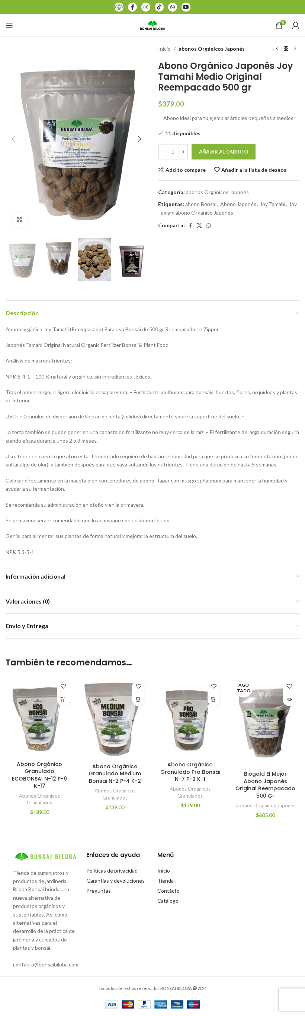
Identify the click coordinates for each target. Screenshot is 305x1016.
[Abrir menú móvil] (9, 25)
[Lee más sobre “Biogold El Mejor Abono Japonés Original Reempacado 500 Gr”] (289, 699)
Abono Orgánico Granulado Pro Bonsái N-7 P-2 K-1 (190, 772)
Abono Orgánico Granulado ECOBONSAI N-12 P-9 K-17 (39, 775)
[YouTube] (186, 7)
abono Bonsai (200, 204)
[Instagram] (145, 7)
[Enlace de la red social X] (199, 226)
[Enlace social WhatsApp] (208, 226)
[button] (13, 139)
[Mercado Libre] (119, 7)
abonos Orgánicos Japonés (212, 48)
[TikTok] (159, 7)
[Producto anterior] (277, 48)
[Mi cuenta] (295, 25)
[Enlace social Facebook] (190, 226)
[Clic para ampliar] (19, 220)
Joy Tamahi (272, 204)
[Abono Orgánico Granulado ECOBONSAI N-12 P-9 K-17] (40, 716)
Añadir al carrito (223, 152)
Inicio (164, 48)
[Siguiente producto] (294, 48)
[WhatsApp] (172, 7)
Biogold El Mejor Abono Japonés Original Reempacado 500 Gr (265, 785)
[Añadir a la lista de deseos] (63, 686)
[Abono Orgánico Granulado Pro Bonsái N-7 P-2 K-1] (190, 717)
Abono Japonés (238, 204)
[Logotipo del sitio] (152, 25)
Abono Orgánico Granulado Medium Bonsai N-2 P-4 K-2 (115, 774)
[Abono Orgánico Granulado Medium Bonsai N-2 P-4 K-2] (115, 718)
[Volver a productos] (286, 48)
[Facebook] (132, 7)
